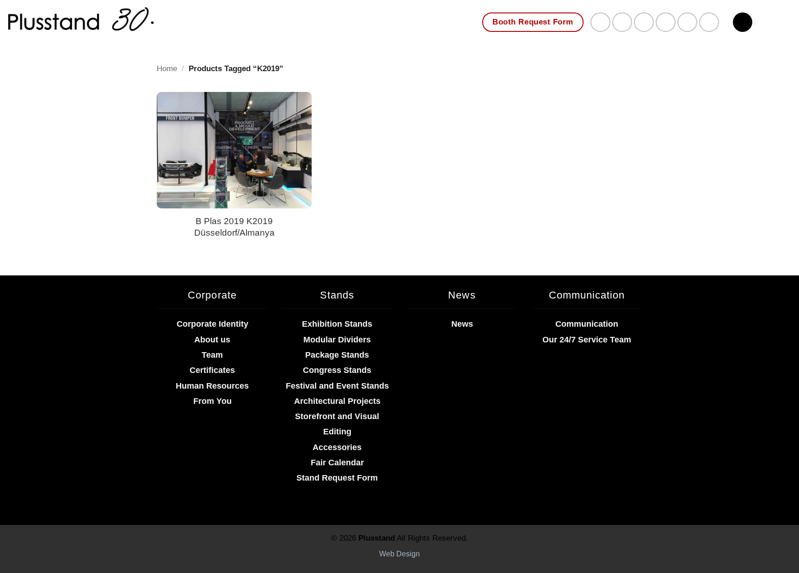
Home (167, 68)
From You (212, 401)
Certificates (212, 370)
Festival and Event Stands (337, 385)
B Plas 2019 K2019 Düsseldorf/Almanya (234, 226)
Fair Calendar (337, 462)
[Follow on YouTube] (709, 22)
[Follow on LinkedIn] (687, 22)
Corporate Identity (212, 324)
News (462, 324)
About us (212, 339)
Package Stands (337, 355)
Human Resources (212, 385)
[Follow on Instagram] (622, 22)
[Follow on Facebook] (600, 22)
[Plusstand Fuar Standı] (166, 25)
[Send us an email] (644, 22)
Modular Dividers (337, 339)
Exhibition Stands (337, 324)
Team (212, 355)
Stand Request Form (337, 477)
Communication (586, 324)
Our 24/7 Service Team (586, 339)
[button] (742, 22)
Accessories (337, 447)
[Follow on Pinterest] (666, 22)
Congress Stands (337, 370)
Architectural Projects (337, 401)
